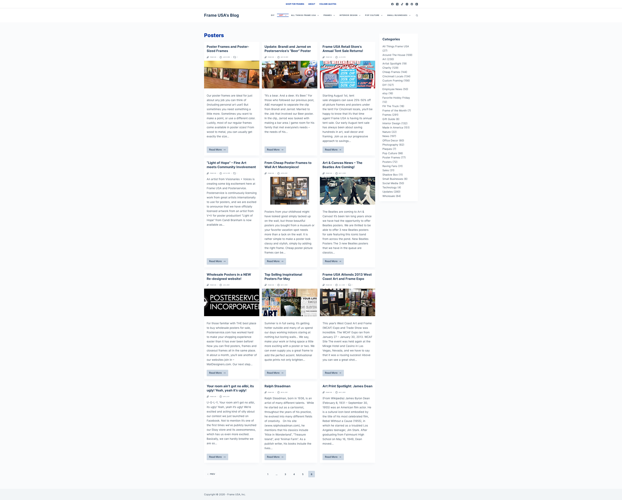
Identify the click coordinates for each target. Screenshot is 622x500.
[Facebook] (392, 4)
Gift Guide (388, 119)
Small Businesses (397, 15)
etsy (385, 93)
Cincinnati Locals (392, 76)
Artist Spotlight (391, 63)
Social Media (390, 183)
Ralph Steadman (277, 386)
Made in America (392, 127)
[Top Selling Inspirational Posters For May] (289, 302)
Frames (327, 15)
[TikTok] (402, 4)
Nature (386, 131)
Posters (387, 161)
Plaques (387, 148)
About (311, 4)
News (385, 136)
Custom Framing (392, 80)
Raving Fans (389, 166)
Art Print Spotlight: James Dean (347, 386)
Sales (385, 170)
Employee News (392, 89)
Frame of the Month (394, 110)
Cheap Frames (391, 72)
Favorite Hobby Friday (396, 97)
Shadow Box (390, 174)
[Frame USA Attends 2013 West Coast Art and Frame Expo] (347, 302)
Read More (217, 150)
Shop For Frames (295, 4)
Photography (390, 144)
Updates (387, 191)
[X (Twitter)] (397, 4)
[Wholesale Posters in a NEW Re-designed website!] (231, 302)
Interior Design (349, 15)
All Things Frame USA (303, 15)
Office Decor (390, 140)
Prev (212, 474)
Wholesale (388, 196)
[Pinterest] (412, 4)
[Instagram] (407, 4)
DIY (273, 15)
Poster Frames (391, 157)
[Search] (417, 15)
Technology (389, 187)
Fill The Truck (390, 106)
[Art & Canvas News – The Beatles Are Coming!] (347, 191)
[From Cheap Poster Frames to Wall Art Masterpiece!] (289, 191)
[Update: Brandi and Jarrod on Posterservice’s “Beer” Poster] (289, 74)
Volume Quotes (327, 4)
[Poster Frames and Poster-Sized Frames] (231, 74)
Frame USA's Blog (221, 15)
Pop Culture (372, 15)
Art (281, 15)
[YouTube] (416, 4)
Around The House (393, 55)
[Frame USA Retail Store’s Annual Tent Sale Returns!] (347, 74)
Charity (386, 67)
